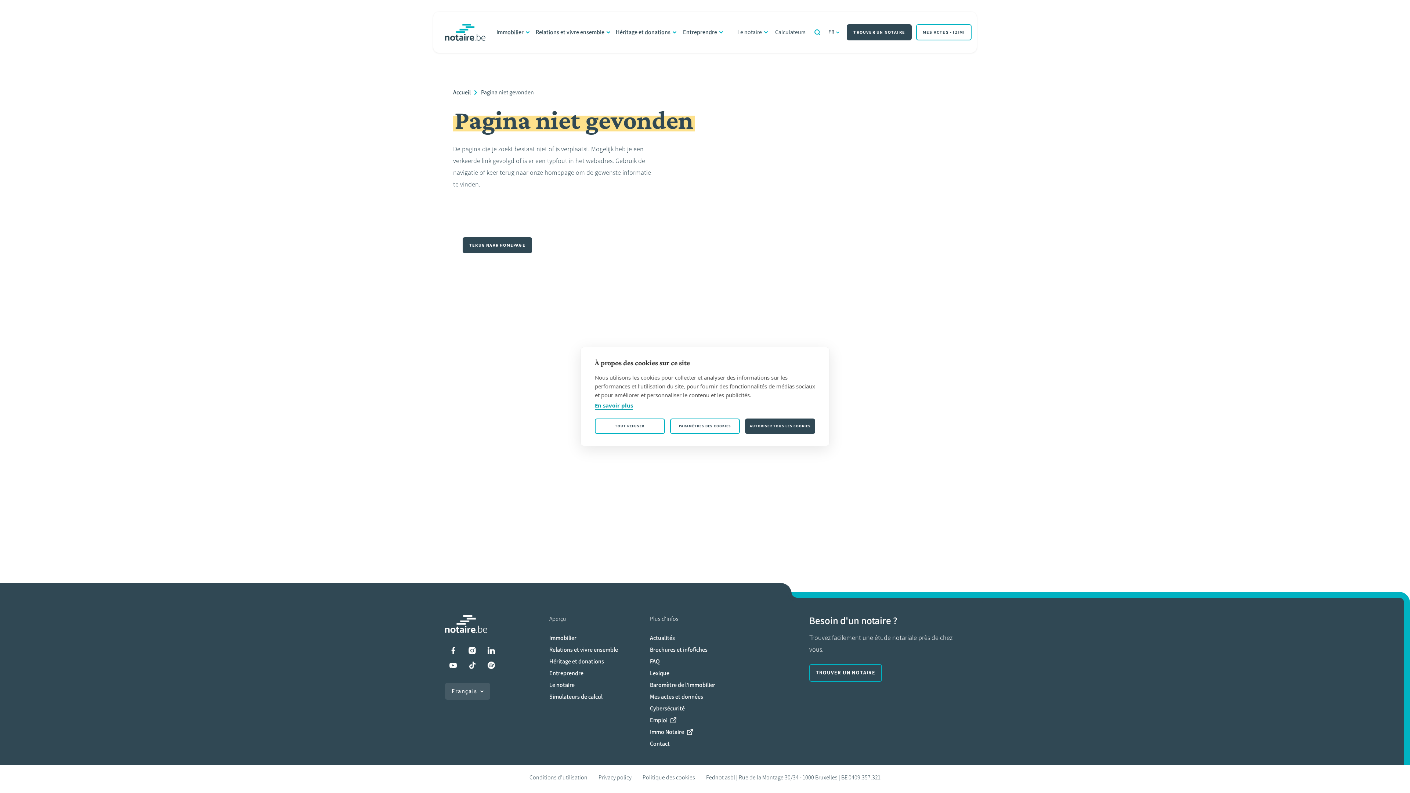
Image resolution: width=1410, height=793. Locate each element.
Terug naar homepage (497, 245)
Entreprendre (700, 32)
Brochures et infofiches (679, 649)
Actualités (662, 637)
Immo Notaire (667, 731)
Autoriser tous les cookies (780, 426)
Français (464, 691)
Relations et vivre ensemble (570, 32)
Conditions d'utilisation (558, 777)
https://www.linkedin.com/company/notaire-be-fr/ (491, 650)
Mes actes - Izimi (944, 32)
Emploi (659, 720)
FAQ (655, 661)
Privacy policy (615, 777)
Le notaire (749, 32)
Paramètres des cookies (705, 426)
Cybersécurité (667, 708)
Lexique (659, 673)
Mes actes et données (676, 696)
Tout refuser (629, 426)
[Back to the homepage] (465, 32)
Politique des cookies (669, 777)
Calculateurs (790, 32)
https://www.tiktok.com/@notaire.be (472, 665)
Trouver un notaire (879, 32)
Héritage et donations (643, 32)
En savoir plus (614, 405)
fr (831, 32)
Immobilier (510, 32)
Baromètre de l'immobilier (682, 684)
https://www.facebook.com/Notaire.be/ (453, 650)
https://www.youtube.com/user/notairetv (453, 665)
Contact (660, 743)
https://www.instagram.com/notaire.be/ (472, 650)
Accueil (462, 92)
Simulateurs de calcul (576, 696)
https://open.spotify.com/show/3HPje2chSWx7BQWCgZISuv (491, 665)
